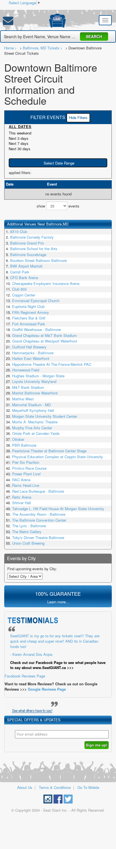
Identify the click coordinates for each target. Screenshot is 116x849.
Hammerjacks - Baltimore (32, 352)
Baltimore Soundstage (28, 254)
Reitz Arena (21, 497)
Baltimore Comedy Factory (32, 237)
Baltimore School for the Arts (33, 248)
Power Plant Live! (26, 473)
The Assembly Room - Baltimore (38, 514)
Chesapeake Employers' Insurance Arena (45, 283)
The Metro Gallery (26, 531)
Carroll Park (19, 272)
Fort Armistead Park (28, 324)
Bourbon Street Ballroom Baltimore (38, 260)
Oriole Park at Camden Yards (36, 433)
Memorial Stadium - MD (31, 404)
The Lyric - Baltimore (29, 525)
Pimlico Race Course (29, 468)
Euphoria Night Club (28, 306)
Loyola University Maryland (34, 381)
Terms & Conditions (55, 787)
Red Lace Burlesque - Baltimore (38, 491)
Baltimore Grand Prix (27, 243)
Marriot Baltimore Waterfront (35, 393)
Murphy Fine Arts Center (32, 427)
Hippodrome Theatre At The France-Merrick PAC (51, 364)
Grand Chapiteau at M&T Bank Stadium (44, 335)
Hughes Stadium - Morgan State (38, 375)
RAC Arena (21, 479)
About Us (24, 787)
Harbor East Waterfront (30, 358)
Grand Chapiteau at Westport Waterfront (44, 341)
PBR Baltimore (24, 445)
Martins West (23, 398)
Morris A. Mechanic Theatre (34, 421)
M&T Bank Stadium (28, 387)
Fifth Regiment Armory (30, 312)
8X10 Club (18, 231)
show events (58, 206)
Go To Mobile (88, 787)
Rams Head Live (25, 485)
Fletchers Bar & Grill (28, 318)
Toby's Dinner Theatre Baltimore (38, 537)
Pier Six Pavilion (25, 462)
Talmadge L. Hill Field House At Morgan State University (58, 508)
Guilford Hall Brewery (29, 347)
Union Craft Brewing (28, 543)
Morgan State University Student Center (44, 416)
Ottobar (18, 439)
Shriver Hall (21, 502)
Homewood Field (25, 370)
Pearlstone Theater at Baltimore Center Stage (49, 450)
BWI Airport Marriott (26, 266)
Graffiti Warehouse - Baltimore (36, 329)
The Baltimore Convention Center (39, 520)
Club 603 (19, 289)
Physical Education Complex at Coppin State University (57, 456)
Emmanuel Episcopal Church (35, 300)
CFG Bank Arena (24, 277)
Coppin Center (23, 295)
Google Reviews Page (47, 689)
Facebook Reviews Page (55, 655)
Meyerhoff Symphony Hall (33, 410)
